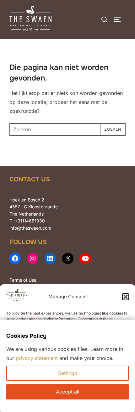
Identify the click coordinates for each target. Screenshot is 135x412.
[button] (125, 297)
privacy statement (37, 358)
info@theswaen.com (30, 228)
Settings (67, 373)
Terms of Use (22, 280)
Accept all (67, 392)
